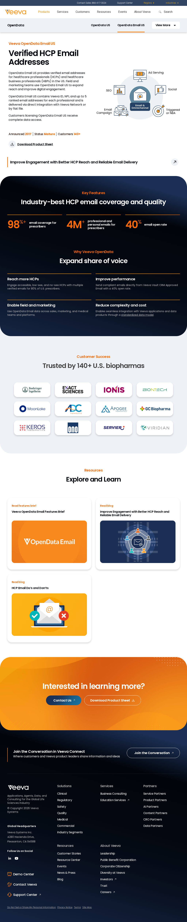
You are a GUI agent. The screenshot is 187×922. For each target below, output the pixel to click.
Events (122, 12)
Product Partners (155, 800)
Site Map (87, 907)
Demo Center (23, 874)
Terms (77, 907)
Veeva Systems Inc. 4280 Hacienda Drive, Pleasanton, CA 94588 (21, 837)
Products (44, 12)
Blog (60, 879)
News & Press (66, 873)
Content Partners (155, 813)
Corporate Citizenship (115, 866)
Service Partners (154, 794)
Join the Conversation (152, 753)
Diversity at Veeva (112, 873)
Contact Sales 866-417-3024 (91, 2)
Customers (83, 12)
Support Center (125, 2)
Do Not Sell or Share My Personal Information (31, 907)
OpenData (15, 25)
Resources (104, 12)
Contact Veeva (25, 884)
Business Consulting (113, 794)
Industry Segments (70, 832)
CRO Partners (152, 819)
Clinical (62, 794)
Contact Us (62, 700)
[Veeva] (15, 12)
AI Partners (151, 807)
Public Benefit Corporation (118, 860)
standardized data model (137, 315)
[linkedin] (10, 859)
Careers (105, 892)
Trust (103, 886)
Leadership (107, 853)
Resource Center (68, 860)
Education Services (113, 800)
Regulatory (64, 800)
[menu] (149, 3)
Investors (106, 879)
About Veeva (142, 12)
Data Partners (153, 826)
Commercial (65, 826)
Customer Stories (69, 853)
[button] (166, 25)
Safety (61, 807)
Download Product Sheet (110, 700)
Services (62, 12)
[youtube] (16, 859)
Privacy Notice (64, 907)
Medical (62, 819)
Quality (62, 813)
